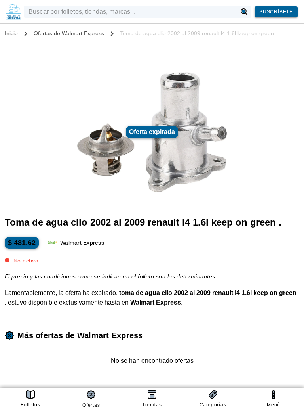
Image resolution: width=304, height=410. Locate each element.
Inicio (11, 33)
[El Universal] (13, 12)
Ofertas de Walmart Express (69, 33)
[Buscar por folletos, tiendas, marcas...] (244, 12)
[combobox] (130, 12)
